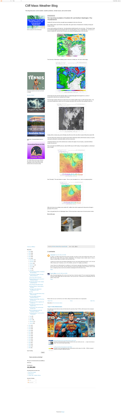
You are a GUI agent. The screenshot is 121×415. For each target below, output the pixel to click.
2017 (29, 332)
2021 (29, 325)
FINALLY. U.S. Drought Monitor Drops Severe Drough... (36, 294)
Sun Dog (31, 291)
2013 (29, 339)
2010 (29, 344)
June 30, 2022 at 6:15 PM (62, 273)
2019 (29, 328)
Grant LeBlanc (53, 273)
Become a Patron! (30, 95)
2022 (29, 258)
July (30, 268)
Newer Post (50, 300)
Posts (30, 380)
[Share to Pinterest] (77, 246)
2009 (29, 345)
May (31, 316)
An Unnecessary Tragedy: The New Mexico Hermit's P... (36, 275)
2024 (29, 254)
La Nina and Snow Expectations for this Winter (63, 346)
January (31, 323)
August (31, 266)
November (32, 261)
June (31, 270)
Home (71, 300)
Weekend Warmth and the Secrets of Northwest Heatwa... (36, 279)
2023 (29, 256)
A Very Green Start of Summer (35, 277)
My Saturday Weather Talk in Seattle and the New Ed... (36, 282)
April (31, 317)
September (32, 264)
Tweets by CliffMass (31, 246)
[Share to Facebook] (75, 246)
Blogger (62, 411)
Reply (51, 269)
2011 (29, 342)
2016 (29, 333)
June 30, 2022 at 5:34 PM (61, 254)
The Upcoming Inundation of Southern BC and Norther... (37, 272)
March (31, 319)
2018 (29, 330)
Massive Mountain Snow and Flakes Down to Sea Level (65, 340)
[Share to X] (74, 246)
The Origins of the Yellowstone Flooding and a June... (35, 290)
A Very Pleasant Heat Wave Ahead (36, 284)
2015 (29, 335)
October (31, 263)
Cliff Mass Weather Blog (41, 5)
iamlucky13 (52, 254)
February (31, 321)
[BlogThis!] (73, 246)
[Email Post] (70, 246)
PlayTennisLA (31, 373)
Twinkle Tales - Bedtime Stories (34, 375)
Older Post (92, 300)
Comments (31, 382)
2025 (29, 253)
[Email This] (72, 246)
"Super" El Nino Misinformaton (54, 306)
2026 (29, 251)
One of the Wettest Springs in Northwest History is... (35, 297)
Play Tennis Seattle (32, 372)
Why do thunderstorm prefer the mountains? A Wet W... (35, 311)
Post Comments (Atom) (57, 302)
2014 (29, 337)
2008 (29, 347)
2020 (29, 327)
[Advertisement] (36, 51)
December (32, 259)
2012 (29, 340)
